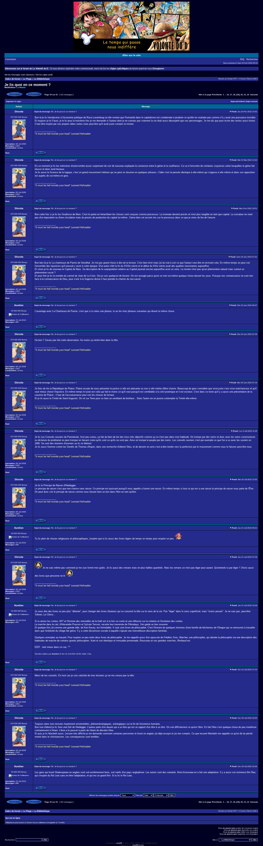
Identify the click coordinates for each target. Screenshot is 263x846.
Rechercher (252, 59)
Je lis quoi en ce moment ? (27, 85)
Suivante (254, 95)
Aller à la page (205, 95)
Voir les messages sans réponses (19, 75)
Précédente (217, 95)
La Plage (27, 79)
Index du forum (13, 79)
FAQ (242, 59)
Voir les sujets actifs (44, 75)
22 (248, 95)
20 (242, 95)
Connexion (10, 59)
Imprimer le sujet (13, 101)
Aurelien (55, 654)
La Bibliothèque (42, 79)
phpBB (119, 843)
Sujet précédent (237, 101)
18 (234, 95)
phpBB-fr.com (138, 845)
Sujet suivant (251, 101)
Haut (7, 153)
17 (231, 95)
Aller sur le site (131, 55)
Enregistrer (158, 68)
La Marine (21, 87)
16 (228, 95)
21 (245, 95)
